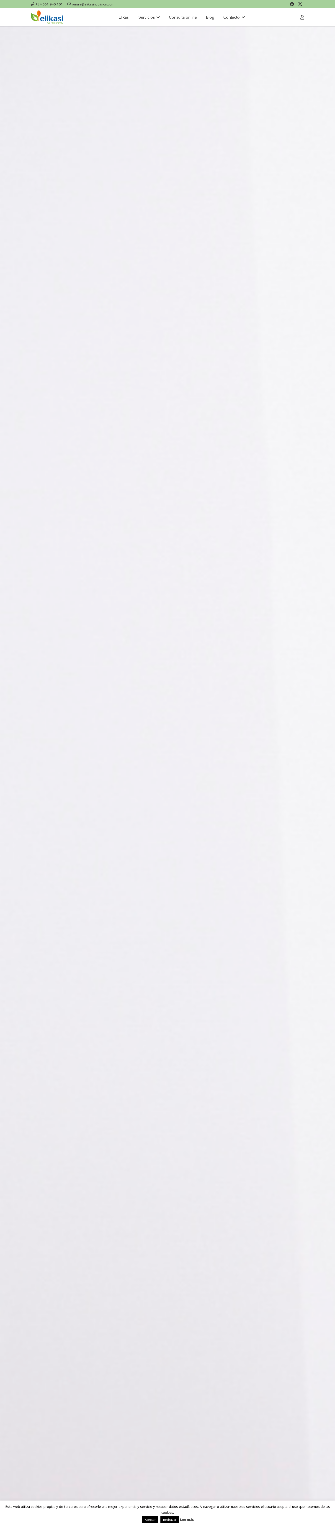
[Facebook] (292, 4)
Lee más (187, 1519)
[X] (300, 4)
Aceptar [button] (150, 1520)
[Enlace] (302, 17)
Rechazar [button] (169, 1520)
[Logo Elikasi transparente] (47, 17)
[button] (157, 17)
